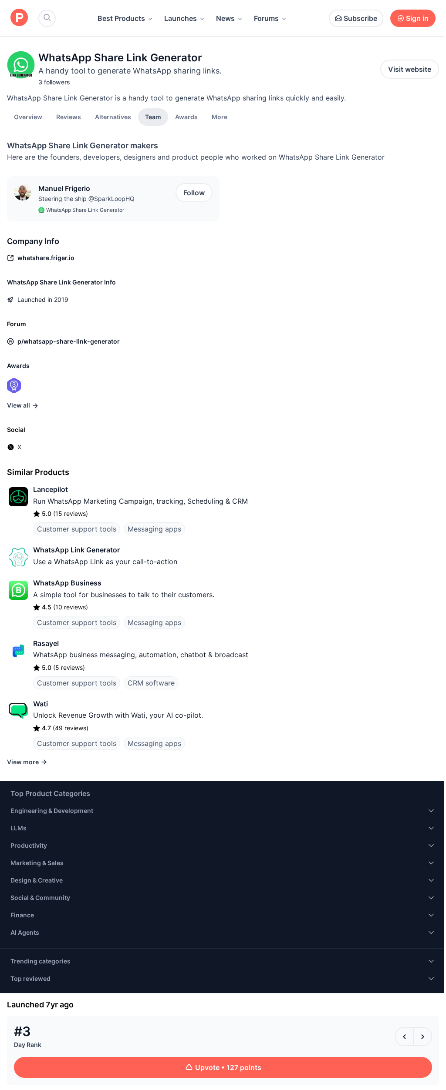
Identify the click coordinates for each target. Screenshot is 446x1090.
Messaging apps (154, 529)
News (225, 18)
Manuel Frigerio (64, 188)
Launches (180, 18)
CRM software (151, 683)
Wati (40, 703)
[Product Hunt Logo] (19, 18)
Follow (194, 192)
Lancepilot (50, 489)
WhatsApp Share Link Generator (85, 210)
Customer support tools (76, 529)
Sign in (417, 18)
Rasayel (46, 643)
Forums (266, 18)
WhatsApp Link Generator (76, 549)
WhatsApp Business (67, 582)
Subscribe (360, 18)
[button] (219, 116)
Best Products (121, 18)
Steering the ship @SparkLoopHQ (86, 198)
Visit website (409, 69)
